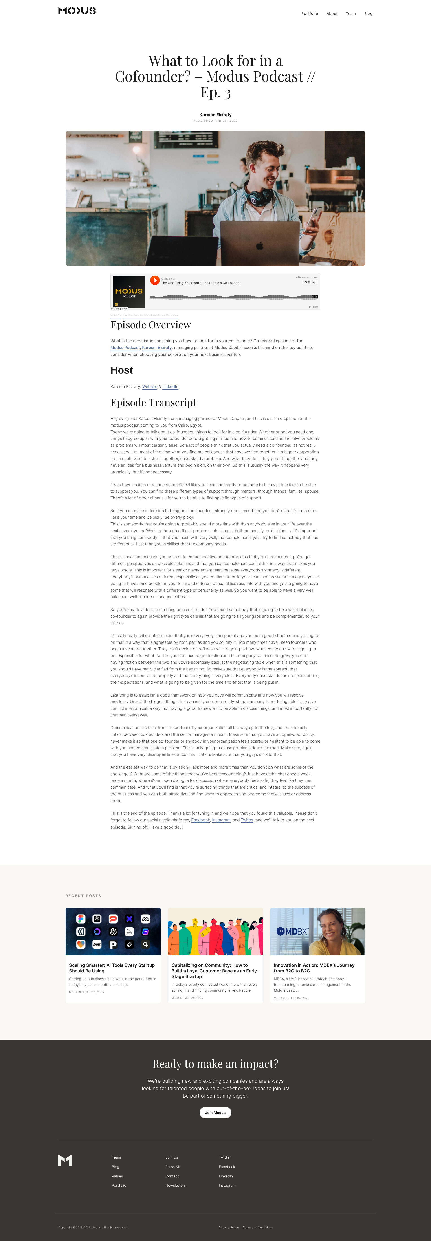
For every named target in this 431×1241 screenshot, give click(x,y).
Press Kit (172, 1166)
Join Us (171, 1157)
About (332, 13)
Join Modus (215, 1112)
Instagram (221, 820)
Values (117, 1176)
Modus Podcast (125, 347)
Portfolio (309, 13)
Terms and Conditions (258, 1227)
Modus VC (115, 315)
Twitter (247, 820)
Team (351, 13)
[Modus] (77, 10)
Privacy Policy (229, 1227)
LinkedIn (170, 386)
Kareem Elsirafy (216, 114)
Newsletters (175, 1185)
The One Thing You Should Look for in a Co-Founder (150, 315)
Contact (172, 1176)
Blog (368, 13)
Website (149, 386)
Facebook (200, 820)
